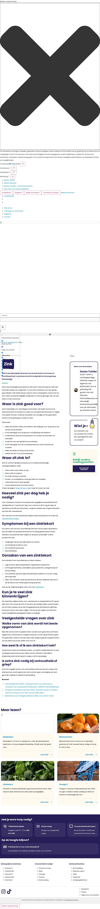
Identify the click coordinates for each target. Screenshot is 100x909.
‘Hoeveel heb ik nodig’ (10, 518)
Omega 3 (63, 784)
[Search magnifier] (2, 327)
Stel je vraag (46, 826)
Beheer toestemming (10, 906)
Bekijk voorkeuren (32, 192)
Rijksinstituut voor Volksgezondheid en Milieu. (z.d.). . (29, 696)
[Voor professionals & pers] (71, 826)
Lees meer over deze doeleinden (16, 189)
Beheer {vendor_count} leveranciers (18, 186)
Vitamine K (8, 784)
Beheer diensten (10, 183)
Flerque (76, 900)
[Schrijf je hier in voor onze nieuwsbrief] (5, 846)
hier (45, 830)
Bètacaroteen (65, 737)
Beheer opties (9, 180)
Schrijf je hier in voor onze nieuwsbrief (23, 847)
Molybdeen (8, 737)
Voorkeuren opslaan (51, 192)
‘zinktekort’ (40, 587)
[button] (50, 76)
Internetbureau (69, 900)
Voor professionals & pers (84, 826)
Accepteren (6, 192)
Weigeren (18, 192)
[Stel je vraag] (38, 826)
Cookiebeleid (9, 196)
